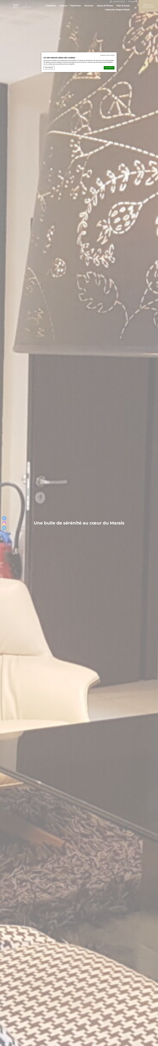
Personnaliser (49, 68)
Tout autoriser (109, 68)
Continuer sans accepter (107, 55)
